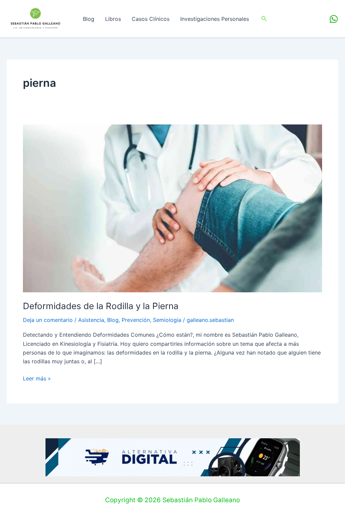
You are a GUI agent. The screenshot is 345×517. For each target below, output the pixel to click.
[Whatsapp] (333, 19)
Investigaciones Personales (214, 18)
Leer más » (37, 378)
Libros (113, 18)
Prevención (136, 320)
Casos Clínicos (150, 18)
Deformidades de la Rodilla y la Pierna (101, 306)
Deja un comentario (48, 320)
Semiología (167, 320)
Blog (88, 18)
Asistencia (91, 320)
